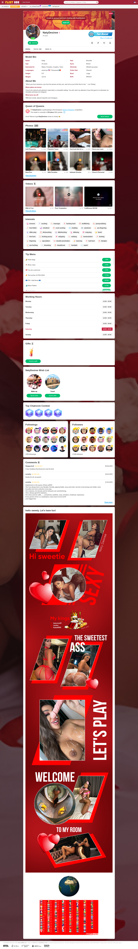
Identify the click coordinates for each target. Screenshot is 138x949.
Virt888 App (55, 6)
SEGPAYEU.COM (43, 942)
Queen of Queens (68, 110)
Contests (45, 6)
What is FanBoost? (106, 38)
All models (5, 6)
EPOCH (35, 942)
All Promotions (35, 6)
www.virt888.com (22, 942)
